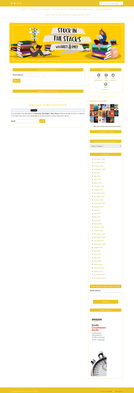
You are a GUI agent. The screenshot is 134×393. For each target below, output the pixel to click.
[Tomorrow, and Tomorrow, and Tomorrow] (116, 107)
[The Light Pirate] (112, 120)
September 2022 (99, 169)
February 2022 (99, 186)
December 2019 (99, 275)
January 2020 (98, 271)
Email (13, 121)
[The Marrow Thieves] (100, 107)
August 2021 (98, 207)
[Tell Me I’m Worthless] (112, 107)
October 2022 (98, 166)
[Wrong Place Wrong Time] (92, 113)
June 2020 (97, 254)
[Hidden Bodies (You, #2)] (96, 107)
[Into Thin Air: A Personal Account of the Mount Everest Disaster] (104, 120)
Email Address (95, 290)
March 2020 (98, 264)
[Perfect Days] (108, 107)
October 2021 (98, 200)
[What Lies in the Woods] (108, 119)
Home (23, 9)
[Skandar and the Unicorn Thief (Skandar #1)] (96, 113)
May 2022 (97, 176)
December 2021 (99, 193)
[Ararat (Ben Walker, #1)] (104, 107)
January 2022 (98, 190)
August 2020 (98, 247)
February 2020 (99, 268)
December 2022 (99, 159)
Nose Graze (119, 391)
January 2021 (98, 230)
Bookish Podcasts (104, 9)
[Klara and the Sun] (112, 113)
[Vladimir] (108, 113)
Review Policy (59, 9)
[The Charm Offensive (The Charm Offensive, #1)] (92, 107)
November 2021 (99, 196)
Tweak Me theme (106, 391)
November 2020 (99, 237)
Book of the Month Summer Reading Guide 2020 (67, 15)
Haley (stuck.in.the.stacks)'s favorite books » (107, 126)
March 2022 (98, 183)
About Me (34, 9)
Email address (18, 75)
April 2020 (97, 261)
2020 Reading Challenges (81, 9)
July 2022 (97, 173)
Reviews (45, 9)
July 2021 (97, 210)
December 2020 (99, 234)
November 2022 (99, 162)
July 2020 (97, 251)
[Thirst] (104, 113)
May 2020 (97, 258)
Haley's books (98, 101)
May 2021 (97, 217)
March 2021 (98, 224)
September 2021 (99, 203)
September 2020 (100, 244)
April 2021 (97, 220)
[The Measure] (100, 113)
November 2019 (99, 278)
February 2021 (99, 227)
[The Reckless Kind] (116, 113)
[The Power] (100, 120)
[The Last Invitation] (96, 119)
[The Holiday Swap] (92, 119)
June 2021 (97, 213)
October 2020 (99, 241)
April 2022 (97, 179)
